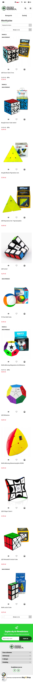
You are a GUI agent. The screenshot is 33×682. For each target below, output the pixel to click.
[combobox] (16, 25)
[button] (29, 2)
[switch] (3, 679)
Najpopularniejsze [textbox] (6, 25)
